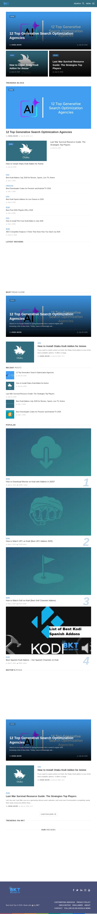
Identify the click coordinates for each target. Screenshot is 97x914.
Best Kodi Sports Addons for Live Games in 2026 (25, 199)
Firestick (9, 185)
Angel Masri (16, 45)
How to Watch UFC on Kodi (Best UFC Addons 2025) (29, 541)
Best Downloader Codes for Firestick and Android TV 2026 (28, 188)
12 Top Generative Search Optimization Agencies (41, 36)
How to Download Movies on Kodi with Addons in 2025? (30, 482)
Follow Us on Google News (77, 908)
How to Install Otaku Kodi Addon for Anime (23, 67)
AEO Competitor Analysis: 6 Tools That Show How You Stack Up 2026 (33, 232)
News (12, 16)
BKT (38, 905)
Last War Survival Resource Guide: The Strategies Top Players (68, 64)
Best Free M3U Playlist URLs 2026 (19, 210)
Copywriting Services (64, 902)
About (87, 905)
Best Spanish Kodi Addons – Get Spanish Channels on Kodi (32, 660)
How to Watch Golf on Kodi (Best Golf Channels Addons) (31, 600)
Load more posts (47, 814)
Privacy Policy (83, 902)
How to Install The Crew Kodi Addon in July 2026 (24, 221)
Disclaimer (77, 905)
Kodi (12, 55)
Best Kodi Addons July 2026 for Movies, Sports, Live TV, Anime (30, 178)
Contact (58, 908)
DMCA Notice (65, 905)
